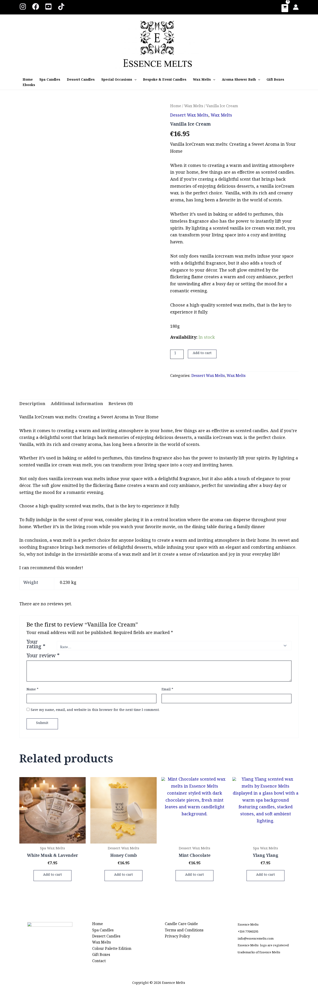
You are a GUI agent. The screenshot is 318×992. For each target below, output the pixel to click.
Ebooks (29, 85)
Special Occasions (116, 80)
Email (167, 690)
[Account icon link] (296, 7)
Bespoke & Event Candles (164, 80)
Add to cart (202, 354)
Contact (99, 962)
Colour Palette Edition (111, 949)
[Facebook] (35, 6)
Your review (43, 657)
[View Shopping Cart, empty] (284, 8)
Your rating (36, 645)
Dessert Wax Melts (189, 116)
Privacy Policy (177, 937)
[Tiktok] (61, 6)
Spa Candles (49, 80)
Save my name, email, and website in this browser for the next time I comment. (95, 710)
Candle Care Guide (181, 925)
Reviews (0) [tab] (120, 405)
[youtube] (48, 6)
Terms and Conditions (184, 931)
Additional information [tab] (77, 405)
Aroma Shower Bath (239, 80)
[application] (134, 80)
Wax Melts (202, 80)
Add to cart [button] (52, 875)
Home (28, 80)
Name (32, 690)
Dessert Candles (81, 80)
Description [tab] (32, 405)
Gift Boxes (275, 80)
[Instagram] (22, 6)
